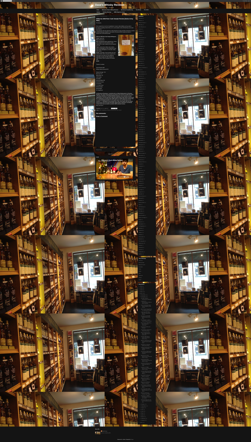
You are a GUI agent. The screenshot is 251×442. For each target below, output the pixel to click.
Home (98, 9)
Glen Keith (141, 116)
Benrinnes (141, 56)
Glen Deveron (141, 108)
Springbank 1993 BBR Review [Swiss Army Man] (145, 317)
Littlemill (140, 185)
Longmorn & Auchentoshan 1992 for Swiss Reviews (146, 302)
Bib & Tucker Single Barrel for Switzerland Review (146, 310)
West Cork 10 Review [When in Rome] (145, 383)
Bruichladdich (141, 71)
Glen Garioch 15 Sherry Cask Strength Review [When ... (146, 386)
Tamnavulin (141, 236)
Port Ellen (141, 211)
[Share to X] (114, 108)
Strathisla (141, 228)
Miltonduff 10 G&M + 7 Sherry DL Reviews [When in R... (145, 379)
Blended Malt (141, 262)
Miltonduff (141, 198)
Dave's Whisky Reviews (109, 4)
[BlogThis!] (113, 108)
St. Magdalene (142, 226)
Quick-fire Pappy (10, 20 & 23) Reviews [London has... (146, 400)
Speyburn (141, 221)
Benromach (141, 59)
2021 (141, 286)
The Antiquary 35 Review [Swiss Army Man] (146, 330)
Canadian (141, 266)
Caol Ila (140, 76)
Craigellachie (141, 89)
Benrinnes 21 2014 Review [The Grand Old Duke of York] (146, 356)
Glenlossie (141, 151)
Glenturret (141, 159)
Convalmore (141, 84)
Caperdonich (141, 78)
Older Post (132, 149)
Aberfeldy (141, 18)
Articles (98, 12)
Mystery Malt (141, 202)
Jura (140, 168)
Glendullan (141, 136)
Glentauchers (141, 157)
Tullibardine (141, 251)
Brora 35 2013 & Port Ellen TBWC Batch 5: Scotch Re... (146, 333)
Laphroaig (141, 179)
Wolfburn (140, 253)
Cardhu (140, 80)
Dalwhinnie (141, 97)
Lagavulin (141, 176)
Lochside (140, 189)
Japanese (141, 275)
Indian (140, 271)
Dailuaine (141, 93)
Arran (140, 35)
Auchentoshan (142, 37)
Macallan (140, 193)
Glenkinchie (141, 146)
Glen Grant (141, 114)
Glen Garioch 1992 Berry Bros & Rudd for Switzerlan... (146, 324)
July (142, 409)
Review (112, 110)
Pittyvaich (141, 208)
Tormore (140, 249)
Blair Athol (141, 63)
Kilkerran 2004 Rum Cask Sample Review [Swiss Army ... (146, 341)
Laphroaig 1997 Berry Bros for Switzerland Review (145, 313)
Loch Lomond (141, 187)
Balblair (140, 44)
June (142, 411)
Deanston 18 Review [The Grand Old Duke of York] (146, 364)
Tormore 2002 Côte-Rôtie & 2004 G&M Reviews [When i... (146, 372)
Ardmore (140, 33)
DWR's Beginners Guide (119, 12)
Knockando (141, 174)
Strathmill (141, 230)
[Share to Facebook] (115, 108)
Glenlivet (140, 149)
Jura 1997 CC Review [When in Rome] (145, 376)
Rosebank (141, 213)
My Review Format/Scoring (127, 9)
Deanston (141, 99)
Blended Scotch (142, 264)
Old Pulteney (141, 206)
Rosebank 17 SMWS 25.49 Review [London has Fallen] (146, 397)
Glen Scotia (141, 123)
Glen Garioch (141, 112)
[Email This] (111, 108)
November (143, 296)
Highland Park (142, 161)
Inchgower (141, 166)
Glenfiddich (141, 140)
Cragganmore (141, 86)
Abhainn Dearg (142, 22)
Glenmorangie (142, 153)
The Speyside (141, 241)
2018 (141, 291)
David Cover (104, 431)
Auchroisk (141, 39)
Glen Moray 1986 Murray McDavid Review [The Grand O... (146, 352)
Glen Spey (141, 125)
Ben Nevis (141, 52)
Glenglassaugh (142, 142)
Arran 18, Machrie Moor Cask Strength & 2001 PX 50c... (146, 306)
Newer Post (99, 149)
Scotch (120, 110)
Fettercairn (141, 106)
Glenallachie (141, 127)
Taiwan (140, 277)
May (142, 413)
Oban (140, 204)
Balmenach (141, 46)
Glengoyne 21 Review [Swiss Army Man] (145, 345)
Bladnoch (141, 61)
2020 (141, 288)
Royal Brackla (141, 215)
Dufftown (140, 101)
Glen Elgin (141, 110)
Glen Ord (140, 121)
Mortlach (140, 200)
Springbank (141, 223)
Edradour (141, 104)
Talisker (140, 232)
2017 (141, 293)
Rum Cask (116, 110)
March (142, 416)
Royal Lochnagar (142, 217)
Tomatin (140, 245)
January (143, 420)
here (101, 101)
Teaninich (141, 238)
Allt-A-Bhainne (142, 26)
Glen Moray (141, 118)
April (142, 414)
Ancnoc (140, 29)
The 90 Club (138, 9)
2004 (100, 110)
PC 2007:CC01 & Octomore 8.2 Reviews (146, 299)
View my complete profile (106, 432)
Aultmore (140, 41)
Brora (140, 69)
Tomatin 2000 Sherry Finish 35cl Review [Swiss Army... (145, 337)
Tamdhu (140, 234)
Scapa (140, 219)
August (142, 407)
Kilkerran (109, 110)
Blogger (132, 439)
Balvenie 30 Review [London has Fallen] (145, 393)
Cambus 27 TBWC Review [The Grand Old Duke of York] (146, 368)
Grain (140, 269)
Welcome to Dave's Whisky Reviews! (110, 9)
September (143, 405)
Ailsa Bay (140, 24)
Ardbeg (140, 31)
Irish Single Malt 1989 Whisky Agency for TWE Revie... (146, 390)
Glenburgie (141, 129)
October (143, 404)
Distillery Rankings (107, 12)
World (140, 279)
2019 (141, 289)
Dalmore (140, 95)
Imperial (140, 163)
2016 (141, 422)
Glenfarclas (141, 138)
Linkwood (141, 183)
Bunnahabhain (142, 74)
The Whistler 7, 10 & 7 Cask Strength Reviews (146, 320)
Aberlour (140, 20)
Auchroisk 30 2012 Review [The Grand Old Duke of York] (146, 360)
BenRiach (141, 54)
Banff (140, 50)
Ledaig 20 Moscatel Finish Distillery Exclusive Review (146, 348)
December (143, 294)
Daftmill (140, 91)
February (143, 418)
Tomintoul (141, 247)
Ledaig (140, 181)
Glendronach (141, 134)
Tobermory (141, 243)
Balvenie (140, 48)
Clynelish (140, 82)
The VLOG (146, 9)
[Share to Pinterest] (116, 108)
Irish (139, 273)
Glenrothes (141, 155)
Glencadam (141, 131)
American (141, 260)
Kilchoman (141, 170)
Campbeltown (104, 110)
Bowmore (141, 65)
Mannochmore (142, 196)
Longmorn (141, 191)
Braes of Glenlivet (142, 67)
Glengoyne (141, 144)
